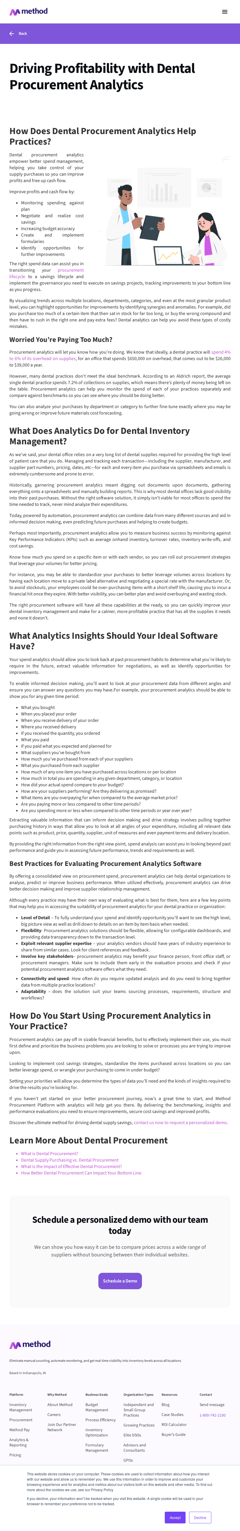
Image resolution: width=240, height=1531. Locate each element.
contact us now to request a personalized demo (180, 1122)
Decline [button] (200, 1517)
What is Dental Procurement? (49, 1153)
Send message (212, 1404)
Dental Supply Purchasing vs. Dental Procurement (70, 1160)
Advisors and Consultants (135, 1448)
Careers (54, 1414)
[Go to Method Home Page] (29, 1345)
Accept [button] (175, 1517)
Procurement (20, 1420)
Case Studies (173, 1414)
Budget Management (96, 1407)
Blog (165, 1404)
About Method (60, 1404)
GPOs (128, 1460)
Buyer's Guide (174, 1434)
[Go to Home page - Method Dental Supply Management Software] (28, 12)
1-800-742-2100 (213, 1415)
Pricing (15, 1455)
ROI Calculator (174, 1424)
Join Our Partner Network (61, 1427)
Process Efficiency (100, 1420)
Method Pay (19, 1430)
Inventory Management (20, 1407)
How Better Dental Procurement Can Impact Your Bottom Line (81, 1173)
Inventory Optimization (96, 1432)
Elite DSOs (132, 1435)
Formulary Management (96, 1448)
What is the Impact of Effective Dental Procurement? (71, 1166)
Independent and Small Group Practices (139, 1410)
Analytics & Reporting (19, 1442)
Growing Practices (139, 1425)
